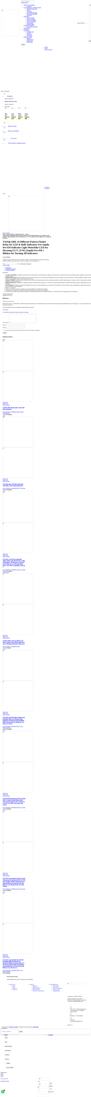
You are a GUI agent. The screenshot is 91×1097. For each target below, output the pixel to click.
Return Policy (56, 987)
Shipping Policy (56, 990)
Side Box (29, 33)
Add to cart (23, 263)
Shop (13, 987)
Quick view (5, 403)
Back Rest (29, 6)
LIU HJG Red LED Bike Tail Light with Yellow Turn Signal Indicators (13, 484)
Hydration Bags (30, 31)
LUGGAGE (27, 30)
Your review (6, 322)
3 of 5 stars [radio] (15, 312)
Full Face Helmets (31, 19)
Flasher (28, 10)
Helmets (34, 985)
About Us (14, 988)
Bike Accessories (36, 988)
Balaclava (29, 38)
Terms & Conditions (57, 988)
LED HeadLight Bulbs (32, 12)
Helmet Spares (36, 989)
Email (4, 327)
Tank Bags (29, 34)
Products (32, 984)
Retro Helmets (30, 23)
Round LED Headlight (32, 14)
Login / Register (9, 1067)
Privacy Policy (56, 989)
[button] (5, 402)
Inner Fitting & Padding (32, 26)
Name (4, 325)
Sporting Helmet (30, 24)
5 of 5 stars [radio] (25, 312)
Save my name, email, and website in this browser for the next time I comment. (22, 330)
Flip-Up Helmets (30, 17)
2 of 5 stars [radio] (10, 312)
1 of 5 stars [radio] (5, 312)
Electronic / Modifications (38, 990)
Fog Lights (29, 11)
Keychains (26, 29)
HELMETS (26, 16)
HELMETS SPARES (29, 25)
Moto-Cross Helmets (31, 20)
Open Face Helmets (31, 21)
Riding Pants (30, 42)
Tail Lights (29, 15)
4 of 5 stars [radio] (20, 312)
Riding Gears (36, 987)
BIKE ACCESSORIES (29, 5)
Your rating (6, 309)
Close (2, 1073)
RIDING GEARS (28, 37)
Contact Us (14, 989)
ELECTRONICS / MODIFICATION (32, 7)
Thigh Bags (29, 35)
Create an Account (5, 1081)
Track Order (55, 985)
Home (13, 985)
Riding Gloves (30, 39)
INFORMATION (54, 984)
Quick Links (12, 984)
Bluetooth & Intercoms (32, 8)
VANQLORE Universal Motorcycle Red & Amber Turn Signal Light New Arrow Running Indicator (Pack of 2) (14, 642)
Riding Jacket (30, 40)
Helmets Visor (27, 28)
